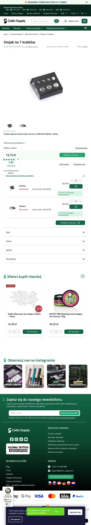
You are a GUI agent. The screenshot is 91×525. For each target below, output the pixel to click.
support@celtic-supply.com (62, 470)
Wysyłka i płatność (33, 13)
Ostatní (84, 46)
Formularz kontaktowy (60, 476)
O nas (6, 13)
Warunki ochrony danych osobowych (62, 448)
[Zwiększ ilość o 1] (19, 331)
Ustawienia (15, 519)
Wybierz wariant (71, 154)
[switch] (8, 504)
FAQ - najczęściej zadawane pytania (20, 485)
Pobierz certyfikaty (13, 481)
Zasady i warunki (54, 433)
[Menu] (12, 488)
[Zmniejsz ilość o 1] (10, 331)
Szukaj (56, 21)
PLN (82, 13)
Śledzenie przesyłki (55, 452)
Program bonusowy (50, 13)
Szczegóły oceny (32, 46)
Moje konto (74, 21)
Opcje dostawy (81, 148)
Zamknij (21, 164)
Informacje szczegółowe (13, 142)
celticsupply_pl (16, 439)
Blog (62, 13)
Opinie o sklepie (17, 13)
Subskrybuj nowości (69, 413)
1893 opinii (11, 165)
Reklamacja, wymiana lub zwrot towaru (63, 444)
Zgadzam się (75, 512)
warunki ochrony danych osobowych (62, 417)
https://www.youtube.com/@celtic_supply (26, 439)
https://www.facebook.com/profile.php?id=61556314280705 (12, 439)
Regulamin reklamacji (56, 441)
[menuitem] (6, 28)
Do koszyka (76, 186)
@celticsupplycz (21, 439)
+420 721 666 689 (59, 466)
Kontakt (9, 474)
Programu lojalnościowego (66, 193)
